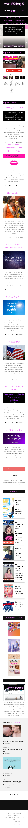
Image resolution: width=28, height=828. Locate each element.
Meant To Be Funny (21, 23)
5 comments (7, 753)
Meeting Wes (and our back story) (13, 741)
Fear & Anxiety (7, 773)
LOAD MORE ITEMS (15, 468)
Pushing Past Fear (14, 297)
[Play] (14, 61)
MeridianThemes (18, 824)
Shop (20, 18)
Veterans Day (14, 341)
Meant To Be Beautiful (14, 815)
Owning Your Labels (13, 46)
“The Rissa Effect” (14, 192)
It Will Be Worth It (14, 429)
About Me (5, 18)
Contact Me (13, 18)
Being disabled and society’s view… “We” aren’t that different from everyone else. (13, 783)
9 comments (7, 743)
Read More (17, 722)
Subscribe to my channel (15, 70)
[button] (15, 74)
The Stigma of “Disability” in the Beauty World (14, 147)
